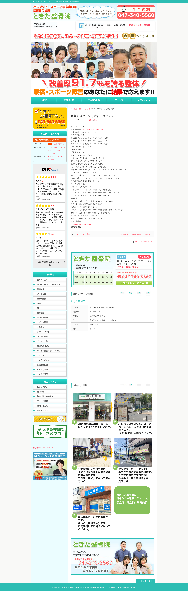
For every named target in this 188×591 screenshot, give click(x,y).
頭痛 (39, 303)
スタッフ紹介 (42, 387)
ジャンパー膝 (42, 341)
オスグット (41, 327)
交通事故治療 (42, 365)
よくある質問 (42, 374)
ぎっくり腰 (41, 294)
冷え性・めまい (43, 360)
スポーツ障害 (42, 322)
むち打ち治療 (42, 369)
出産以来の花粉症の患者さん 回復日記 (136, 234)
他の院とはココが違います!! (48, 284)
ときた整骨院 (70, 588)
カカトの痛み (42, 336)
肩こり (39, 308)
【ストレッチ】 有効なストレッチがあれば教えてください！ (57, 150)
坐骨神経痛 (41, 299)
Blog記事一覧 (76, 109)
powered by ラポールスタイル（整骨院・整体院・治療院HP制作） (113, 588)
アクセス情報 (42, 401)
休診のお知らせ (58, 144)
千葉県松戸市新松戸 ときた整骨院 (67, 2)
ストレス (40, 355)
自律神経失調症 (43, 346)
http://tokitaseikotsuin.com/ (93, 129)
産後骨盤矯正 (42, 318)
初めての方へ (42, 280)
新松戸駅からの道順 (45, 396)
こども (85, 109)
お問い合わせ (42, 406)
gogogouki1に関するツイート (44, 448)
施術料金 (40, 392)
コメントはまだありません (144, 242)
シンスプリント (43, 332)
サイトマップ (42, 410)
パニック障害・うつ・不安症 (48, 351)
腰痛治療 (40, 289)
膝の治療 (40, 313)
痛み (90, 109)
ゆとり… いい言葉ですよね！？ (86, 234)
